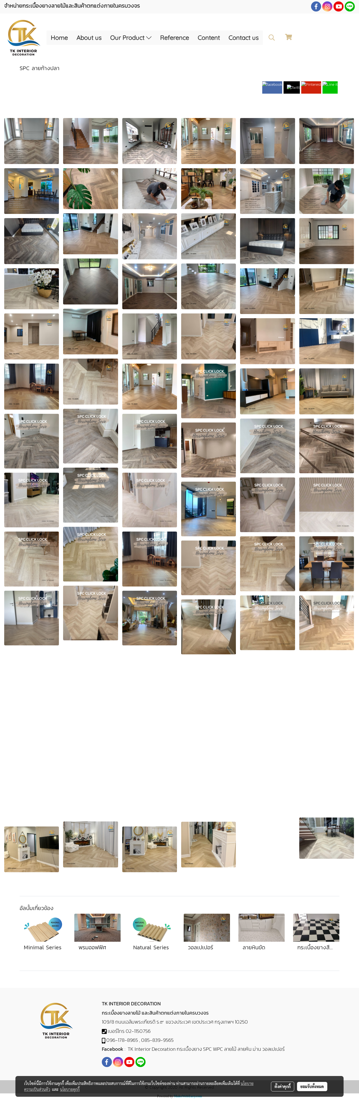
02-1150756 (138, 1031)
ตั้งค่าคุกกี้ (283, 1086)
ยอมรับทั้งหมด (312, 1086)
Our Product (128, 37)
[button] (272, 37)
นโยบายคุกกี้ (70, 1089)
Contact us (244, 37)
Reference (174, 37)
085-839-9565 (157, 1040)
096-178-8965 (122, 1040)
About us (89, 37)
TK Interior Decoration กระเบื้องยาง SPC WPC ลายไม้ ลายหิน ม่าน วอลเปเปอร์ (206, 1049)
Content (209, 37)
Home (59, 37)
